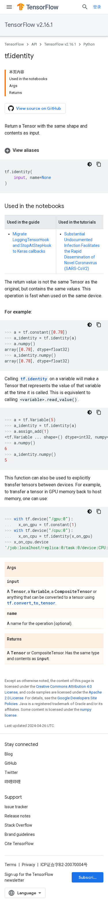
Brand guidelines (20, 834)
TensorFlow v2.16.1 (29, 25)
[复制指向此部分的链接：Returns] (27, 639)
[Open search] (85, 6)
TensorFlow (14, 44)
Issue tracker (16, 806)
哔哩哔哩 (13, 781)
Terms (10, 864)
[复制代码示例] (98, 164)
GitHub (11, 763)
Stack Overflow (18, 825)
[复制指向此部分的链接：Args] (22, 567)
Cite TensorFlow (19, 843)
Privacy (28, 864)
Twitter (11, 772)
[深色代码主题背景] (89, 164)
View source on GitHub (38, 108)
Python (89, 44)
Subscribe (88, 877)
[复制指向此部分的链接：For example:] (37, 312)
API (34, 44)
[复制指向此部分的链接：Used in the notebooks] (70, 206)
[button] (54, 150)
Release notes (18, 816)
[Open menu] (9, 7)
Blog (9, 754)
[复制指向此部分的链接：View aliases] (45, 150)
